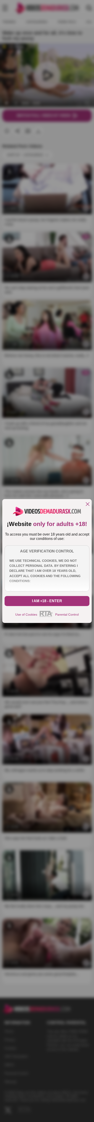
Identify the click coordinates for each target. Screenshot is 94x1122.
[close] (87, 504)
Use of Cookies (26, 614)
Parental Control (67, 614)
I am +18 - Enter (47, 601)
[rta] (46, 616)
